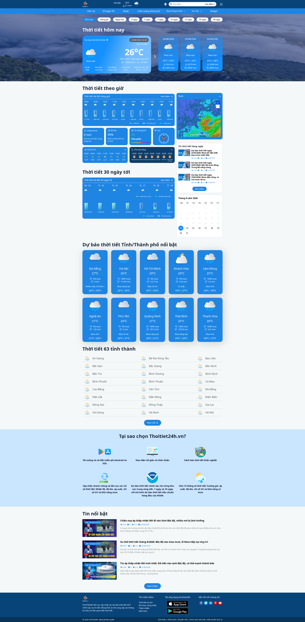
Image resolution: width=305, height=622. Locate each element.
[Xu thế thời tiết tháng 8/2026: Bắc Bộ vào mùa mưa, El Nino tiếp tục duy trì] (99, 549)
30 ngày (216, 19)
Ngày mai (119, 19)
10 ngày (174, 19)
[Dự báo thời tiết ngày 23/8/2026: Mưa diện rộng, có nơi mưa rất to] (184, 177)
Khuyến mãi (182, 619)
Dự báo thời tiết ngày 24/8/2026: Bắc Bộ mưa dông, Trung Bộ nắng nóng (205, 165)
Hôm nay (89, 19)
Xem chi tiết (141, 44)
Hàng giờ (104, 19)
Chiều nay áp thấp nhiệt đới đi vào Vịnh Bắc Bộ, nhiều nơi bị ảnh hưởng (162, 520)
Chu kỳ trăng (140, 149)
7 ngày (160, 19)
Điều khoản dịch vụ (215, 619)
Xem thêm (199, 189)
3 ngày (134, 19)
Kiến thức (143, 611)
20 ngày (202, 19)
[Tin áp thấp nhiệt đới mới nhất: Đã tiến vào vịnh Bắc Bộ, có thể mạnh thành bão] (99, 570)
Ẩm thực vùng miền (147, 605)
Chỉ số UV (91, 149)
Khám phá (172, 619)
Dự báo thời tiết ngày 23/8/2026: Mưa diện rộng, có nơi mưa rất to (205, 177)
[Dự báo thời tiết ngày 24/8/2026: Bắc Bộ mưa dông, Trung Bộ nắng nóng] (184, 165)
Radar (181, 96)
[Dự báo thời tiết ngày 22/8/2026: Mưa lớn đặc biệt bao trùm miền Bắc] (184, 152)
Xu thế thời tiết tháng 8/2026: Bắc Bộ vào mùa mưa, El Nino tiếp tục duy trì (164, 541)
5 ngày (147, 19)
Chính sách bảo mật (197, 619)
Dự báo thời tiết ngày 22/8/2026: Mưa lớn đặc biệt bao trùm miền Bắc (204, 152)
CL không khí (140, 130)
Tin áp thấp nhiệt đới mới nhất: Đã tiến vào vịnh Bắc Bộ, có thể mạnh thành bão (167, 563)
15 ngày (188, 19)
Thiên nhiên (144, 608)
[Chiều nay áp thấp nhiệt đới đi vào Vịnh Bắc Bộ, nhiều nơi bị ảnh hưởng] (99, 528)
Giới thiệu (162, 619)
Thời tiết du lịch (146, 602)
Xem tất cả (152, 422)
